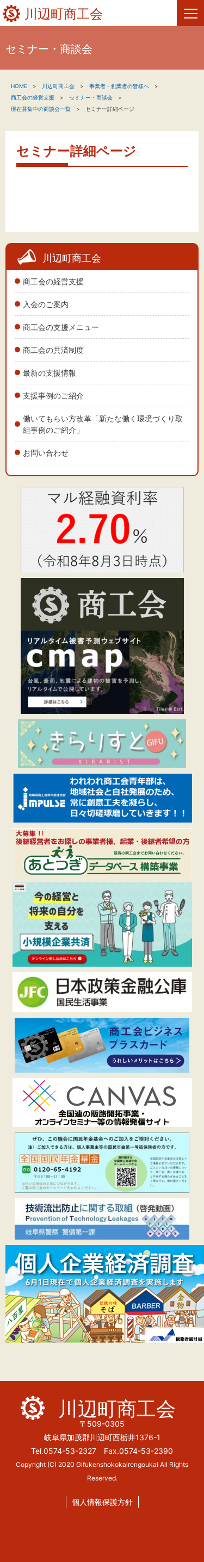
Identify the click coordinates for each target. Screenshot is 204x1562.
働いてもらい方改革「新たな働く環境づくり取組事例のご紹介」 (103, 424)
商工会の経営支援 (53, 281)
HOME (19, 86)
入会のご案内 (46, 304)
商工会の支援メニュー (61, 327)
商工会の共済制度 (53, 349)
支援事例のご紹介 (53, 395)
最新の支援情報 (49, 372)
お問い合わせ (46, 452)
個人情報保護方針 (102, 1502)
